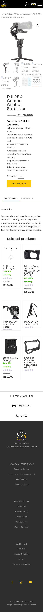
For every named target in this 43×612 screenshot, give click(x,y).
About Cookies (21, 527)
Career (22, 559)
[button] (38, 25)
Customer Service (21, 469)
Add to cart (19, 183)
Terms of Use (21, 517)
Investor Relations (21, 554)
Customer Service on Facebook (21, 474)
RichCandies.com (29, 605)
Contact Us (24, 396)
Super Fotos (28, 601)
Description (11, 198)
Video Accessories (23, 14)
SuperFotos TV (21, 511)
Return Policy (21, 479)
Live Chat (24, 406)
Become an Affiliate (21, 564)
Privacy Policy (21, 522)
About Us (22, 549)
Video (10, 14)
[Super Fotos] (3, 4)
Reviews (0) (27, 198)
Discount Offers (21, 484)
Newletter (21, 506)
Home (3, 14)
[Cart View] (33, 4)
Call (23, 416)
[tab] (11, 198)
